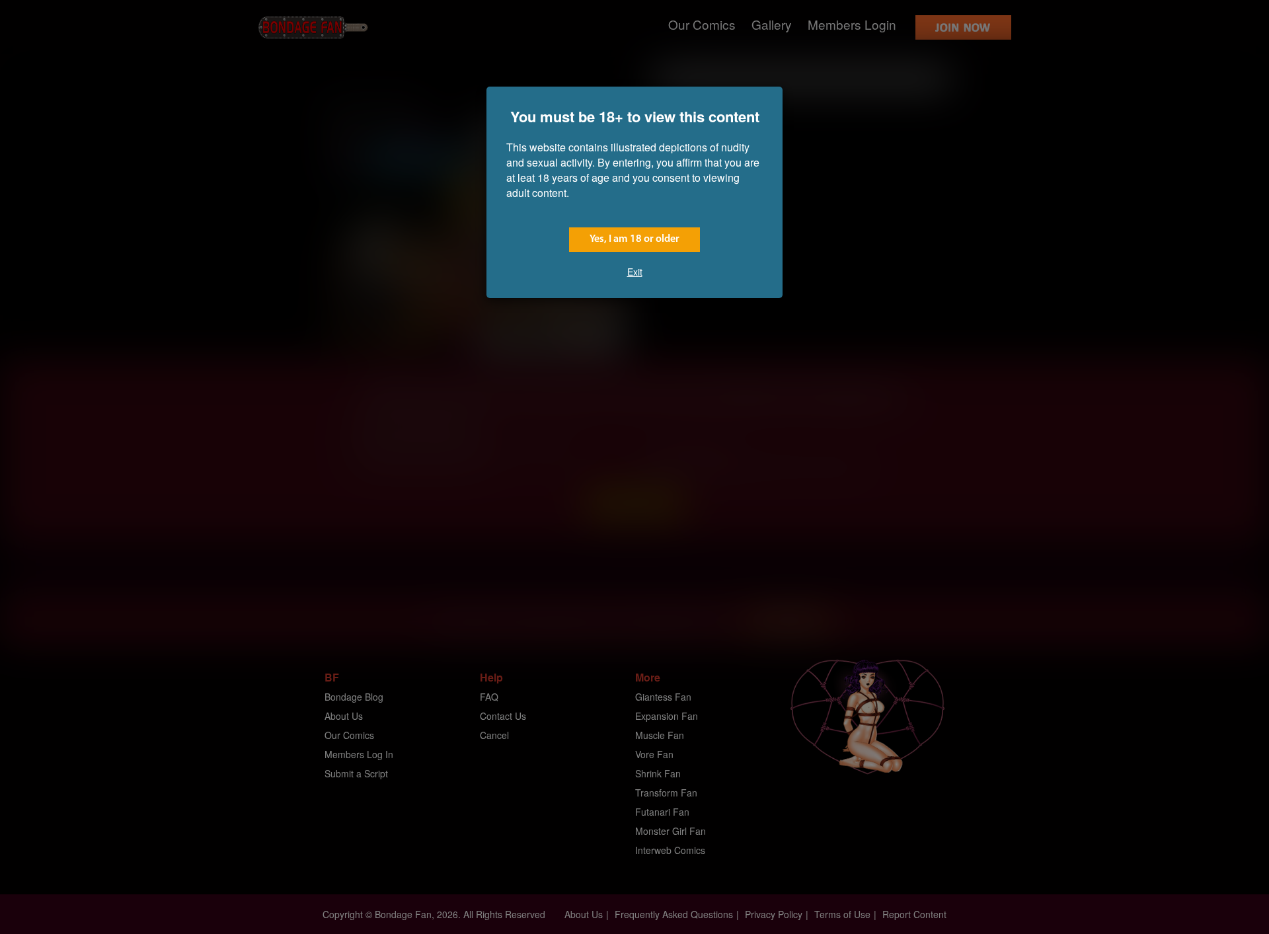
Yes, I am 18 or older (634, 239)
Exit (634, 271)
